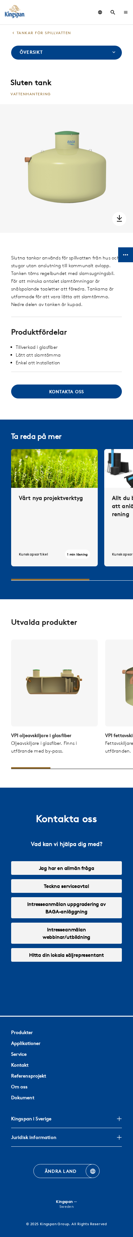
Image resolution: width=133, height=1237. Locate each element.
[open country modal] (100, 12)
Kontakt (19, 1065)
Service (19, 1054)
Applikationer (26, 1043)
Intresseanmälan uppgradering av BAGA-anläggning (66, 908)
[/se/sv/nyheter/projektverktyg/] (54, 507)
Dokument (22, 1097)
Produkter (22, 1032)
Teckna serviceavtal (66, 886)
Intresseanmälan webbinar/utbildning (67, 933)
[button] (125, 12)
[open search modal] (113, 12)
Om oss (19, 1087)
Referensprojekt (28, 1076)
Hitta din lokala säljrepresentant (66, 955)
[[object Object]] (54, 683)
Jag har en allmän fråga (66, 868)
